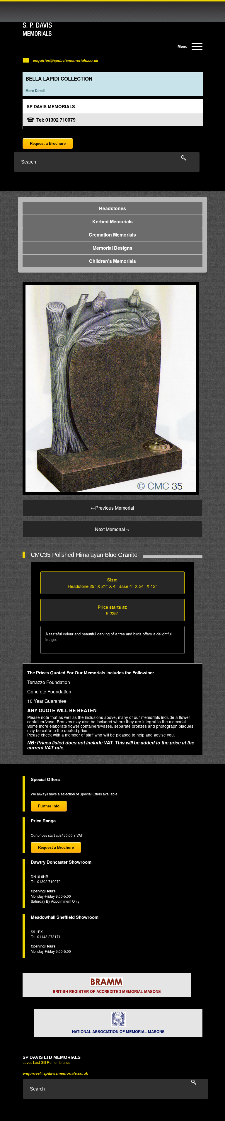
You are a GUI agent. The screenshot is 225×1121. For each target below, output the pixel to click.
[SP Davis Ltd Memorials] (49, 29)
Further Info (48, 806)
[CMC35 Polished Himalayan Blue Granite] (111, 387)
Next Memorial (112, 529)
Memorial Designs (112, 247)
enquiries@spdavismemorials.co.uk (65, 60)
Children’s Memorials (112, 261)
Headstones (112, 208)
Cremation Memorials (112, 234)
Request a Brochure (48, 143)
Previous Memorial (112, 507)
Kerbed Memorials (112, 221)
